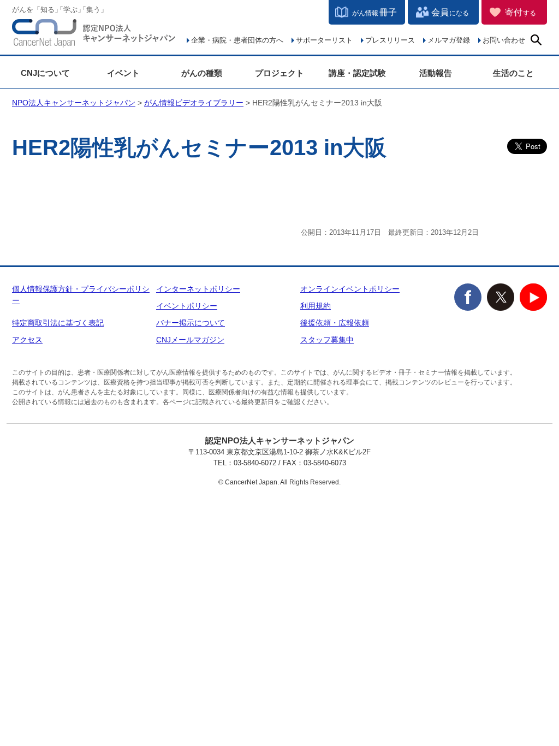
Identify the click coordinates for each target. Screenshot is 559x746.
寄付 (520, 12)
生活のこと (513, 73)
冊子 (374, 12)
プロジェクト (279, 73)
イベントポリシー (186, 305)
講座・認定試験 (357, 73)
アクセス (27, 339)
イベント (123, 73)
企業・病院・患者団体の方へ (237, 40)
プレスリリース (390, 40)
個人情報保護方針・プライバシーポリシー (81, 295)
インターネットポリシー (198, 289)
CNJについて (45, 73)
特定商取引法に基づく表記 (58, 322)
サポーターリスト (324, 40)
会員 (450, 12)
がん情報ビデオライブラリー (193, 102)
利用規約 (315, 305)
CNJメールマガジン (190, 339)
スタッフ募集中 (327, 339)
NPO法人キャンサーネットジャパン (94, 35)
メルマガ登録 (448, 40)
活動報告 (435, 73)
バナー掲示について (190, 322)
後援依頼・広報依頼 (334, 322)
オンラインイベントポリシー (350, 289)
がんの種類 (201, 73)
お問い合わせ (504, 40)
